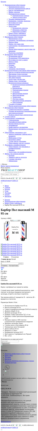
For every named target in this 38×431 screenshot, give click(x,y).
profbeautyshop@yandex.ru (9, 180)
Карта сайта (9, 355)
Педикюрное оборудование (14, 54)
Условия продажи (10, 362)
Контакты (8, 359)
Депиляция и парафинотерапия (15, 145)
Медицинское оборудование (14, 108)
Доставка (8, 357)
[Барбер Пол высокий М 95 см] (15, 242)
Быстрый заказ (13, 265)
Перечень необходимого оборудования (17, 354)
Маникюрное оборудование (14, 37)
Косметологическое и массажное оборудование (20, 70)
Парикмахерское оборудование (15, 5)
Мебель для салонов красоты (14, 154)
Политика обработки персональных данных (19, 361)
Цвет (2, 267)
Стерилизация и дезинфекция (14, 118)
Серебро (3, 273)
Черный (3, 278)
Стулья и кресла (10, 116)
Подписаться (5, 343)
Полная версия (6, 421)
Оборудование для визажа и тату (16, 132)
